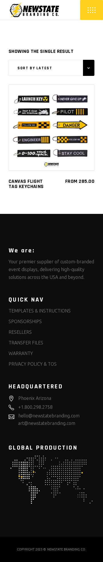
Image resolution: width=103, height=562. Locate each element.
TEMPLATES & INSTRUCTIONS (40, 310)
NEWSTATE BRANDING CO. (66, 549)
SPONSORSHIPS (25, 321)
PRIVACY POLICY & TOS (33, 364)
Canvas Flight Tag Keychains (26, 184)
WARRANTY (21, 353)
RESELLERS (20, 332)
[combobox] (51, 68)
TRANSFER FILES (26, 342)
